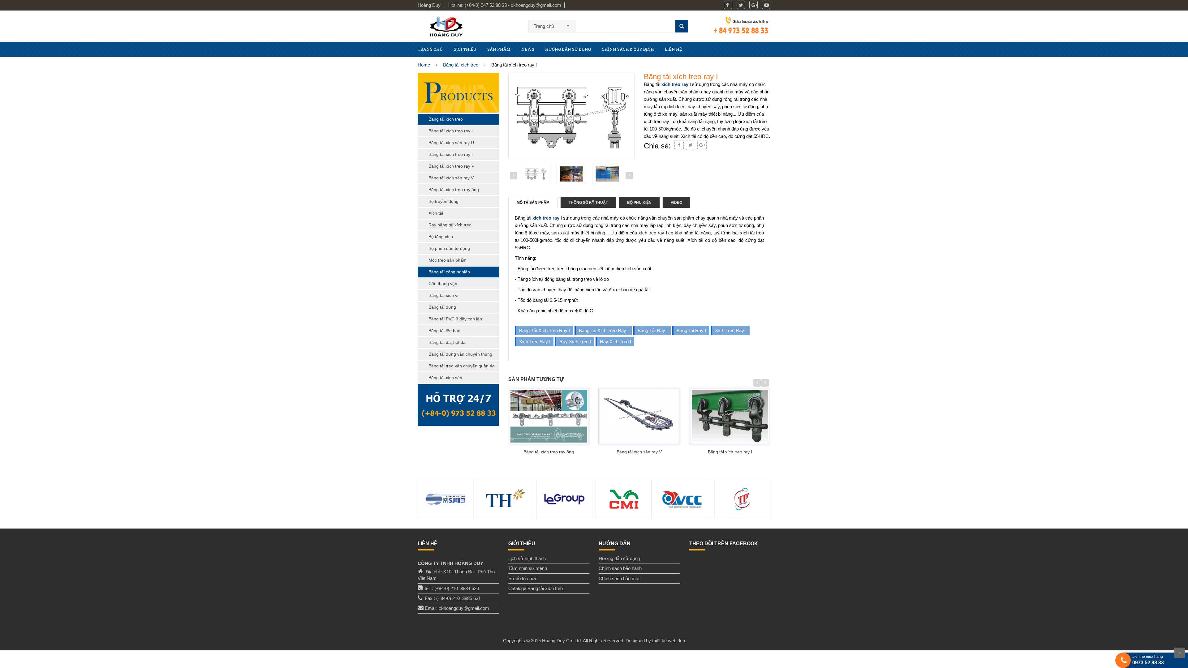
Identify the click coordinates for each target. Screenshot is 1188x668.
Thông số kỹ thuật (588, 202)
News (527, 49)
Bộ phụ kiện (639, 202)
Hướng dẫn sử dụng (568, 49)
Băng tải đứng (442, 307)
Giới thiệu (465, 49)
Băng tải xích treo (460, 64)
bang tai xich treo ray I (604, 330)
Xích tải (435, 213)
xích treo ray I (676, 84)
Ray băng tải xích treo (449, 224)
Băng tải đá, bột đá (447, 342)
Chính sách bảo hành (620, 568)
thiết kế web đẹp (668, 640)
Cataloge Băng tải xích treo (535, 588)
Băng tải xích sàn (445, 377)
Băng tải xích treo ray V (451, 166)
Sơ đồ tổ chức (522, 578)
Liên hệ (673, 49)
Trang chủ (430, 49)
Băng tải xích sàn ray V (639, 451)
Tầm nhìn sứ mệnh (527, 568)
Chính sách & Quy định (628, 49)
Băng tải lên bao (444, 330)
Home (424, 64)
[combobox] (552, 24)
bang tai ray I (691, 330)
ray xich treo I (615, 341)
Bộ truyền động (443, 201)
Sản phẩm (498, 49)
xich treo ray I (534, 341)
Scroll (1179, 653)
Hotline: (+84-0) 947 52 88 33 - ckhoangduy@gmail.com (504, 5)
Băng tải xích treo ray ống (548, 451)
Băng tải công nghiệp (449, 271)
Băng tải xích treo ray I (544, 330)
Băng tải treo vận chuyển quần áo (461, 365)
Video (676, 202)
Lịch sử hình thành (527, 558)
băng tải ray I (653, 330)
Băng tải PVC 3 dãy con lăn (455, 318)
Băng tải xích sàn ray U (451, 142)
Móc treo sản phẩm (447, 260)
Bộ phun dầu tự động (449, 248)
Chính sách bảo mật (619, 578)
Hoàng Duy (429, 5)
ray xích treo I (575, 341)
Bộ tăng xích (440, 236)
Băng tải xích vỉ (443, 295)
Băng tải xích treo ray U (451, 130)
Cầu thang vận (442, 283)
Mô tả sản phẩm (533, 202)
